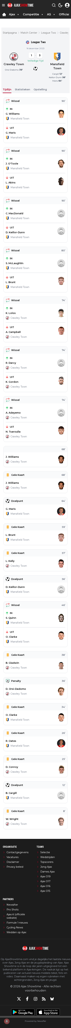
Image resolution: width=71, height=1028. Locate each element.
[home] (4, 14)
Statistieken (22, 89)
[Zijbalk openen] (3, 5)
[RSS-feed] (44, 999)
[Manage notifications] (6, 1021)
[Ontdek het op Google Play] (22, 1012)
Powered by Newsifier (35, 1021)
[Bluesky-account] (52, 999)
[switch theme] (60, 5)
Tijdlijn (7, 89)
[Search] (54, 5)
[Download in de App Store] (48, 1012)
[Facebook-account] (27, 999)
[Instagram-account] (35, 999)
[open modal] (67, 5)
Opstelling (40, 89)
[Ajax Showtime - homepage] (20, 5)
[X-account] (19, 999)
